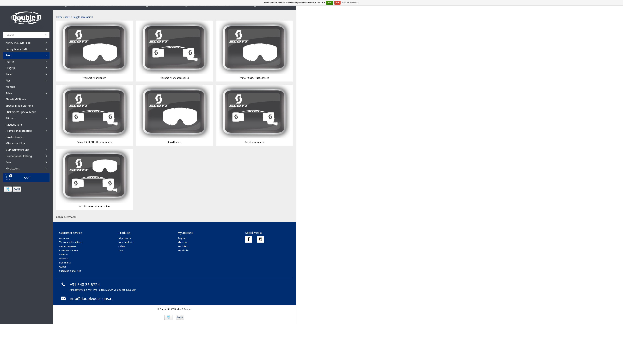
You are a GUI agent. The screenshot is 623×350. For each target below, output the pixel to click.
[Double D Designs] (26, 17)
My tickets (183, 246)
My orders (183, 242)
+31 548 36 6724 (85, 284)
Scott (67, 16)
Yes (329, 3)
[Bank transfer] (17, 189)
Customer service (68, 250)
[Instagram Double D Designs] (260, 239)
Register (182, 238)
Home (59, 16)
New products (125, 242)
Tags (120, 250)
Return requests (67, 246)
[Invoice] (8, 189)
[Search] (46, 35)
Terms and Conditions (70, 242)
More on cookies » (350, 3)
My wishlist (183, 250)
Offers (121, 246)
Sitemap (63, 254)
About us (64, 238)
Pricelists (64, 258)
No (337, 3)
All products (124, 238)
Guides (62, 266)
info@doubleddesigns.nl (91, 298)
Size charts (65, 262)
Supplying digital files (70, 270)
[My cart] (8, 178)
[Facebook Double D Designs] (248, 239)
